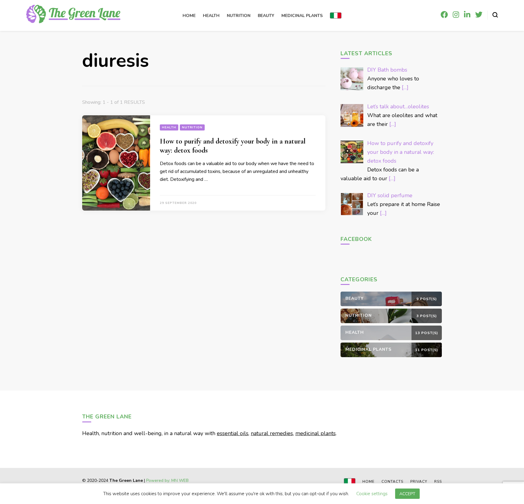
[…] (405, 87)
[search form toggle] (495, 15)
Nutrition (238, 16)
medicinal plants (315, 433)
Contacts (392, 481)
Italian (335, 15)
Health (211, 16)
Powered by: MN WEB (167, 480)
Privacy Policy (233, 486)
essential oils (232, 433)
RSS (438, 481)
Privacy (418, 481)
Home (189, 16)
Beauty (266, 16)
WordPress (207, 486)
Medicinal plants (302, 16)
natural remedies (272, 433)
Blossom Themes (153, 486)
